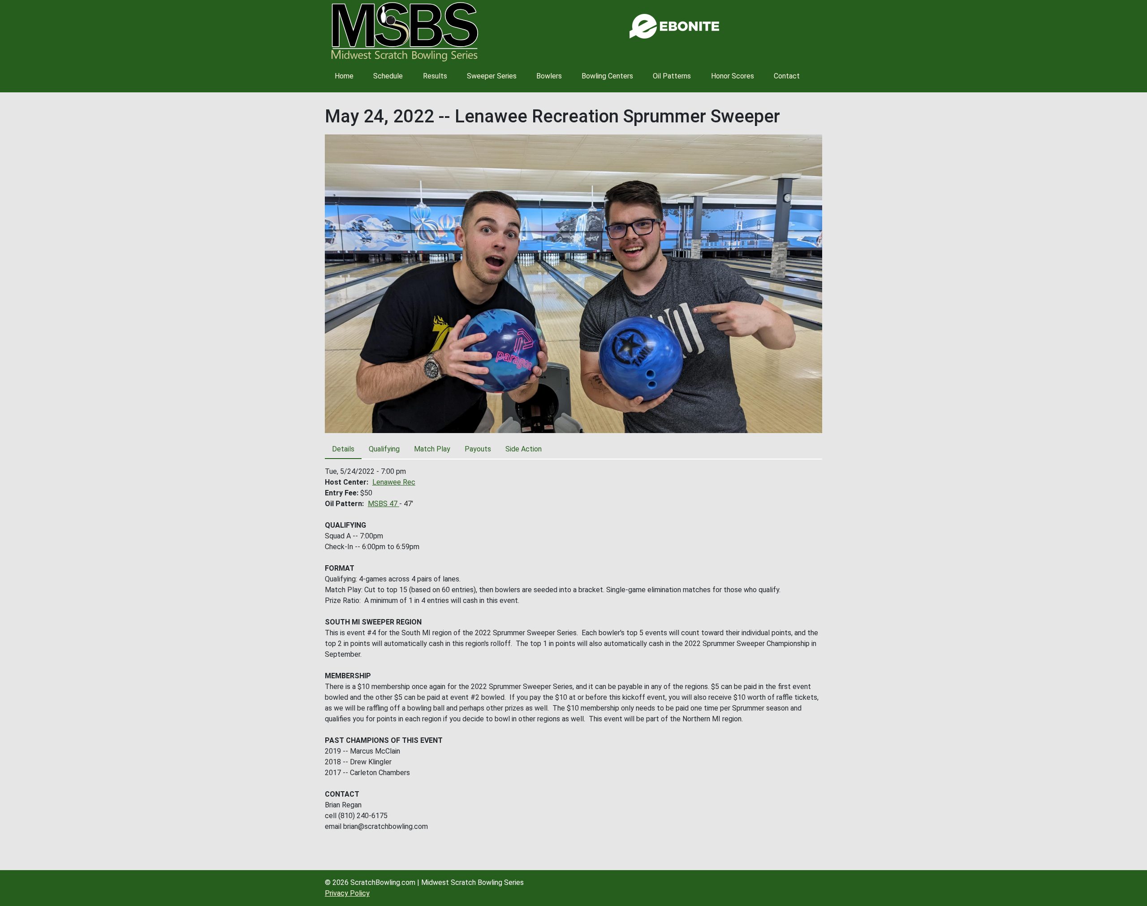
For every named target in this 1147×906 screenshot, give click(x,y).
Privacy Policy (347, 893)
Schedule (388, 76)
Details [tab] (343, 449)
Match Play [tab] (432, 449)
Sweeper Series (492, 76)
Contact (787, 76)
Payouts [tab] (478, 449)
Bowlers (549, 76)
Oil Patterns (672, 76)
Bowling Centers (607, 76)
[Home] (405, 32)
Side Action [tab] (523, 449)
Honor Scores (732, 76)
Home (344, 76)
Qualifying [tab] (384, 449)
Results (435, 76)
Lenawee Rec (393, 482)
